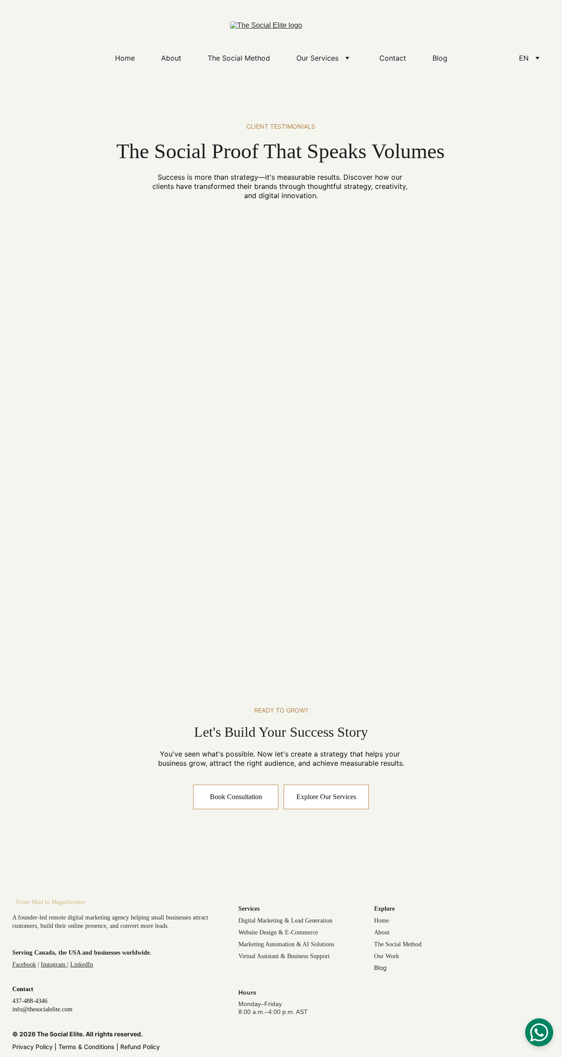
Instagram (54, 964)
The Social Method (239, 58)
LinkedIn (81, 964)
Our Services (317, 58)
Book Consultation (236, 796)
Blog (439, 58)
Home (125, 58)
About (171, 58)
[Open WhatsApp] (539, 1032)
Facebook (24, 964)
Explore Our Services (326, 796)
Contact (392, 58)
